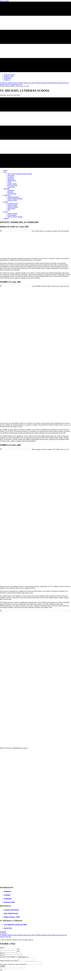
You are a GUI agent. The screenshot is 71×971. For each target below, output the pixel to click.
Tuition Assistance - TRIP (12, 917)
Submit (3, 966)
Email (2, 953)
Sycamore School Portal (11, 910)
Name (2, 947)
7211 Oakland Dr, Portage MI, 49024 (15, 924)
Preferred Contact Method (8, 957)
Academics (7, 895)
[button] (3, 931)
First (18, 949)
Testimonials (7, 898)
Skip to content (4, 1)
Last (18, 951)
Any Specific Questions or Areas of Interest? (13, 964)
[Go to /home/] (35, 678)
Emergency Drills (9, 902)
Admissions (7, 891)
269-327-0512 (8, 928)
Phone (2, 955)
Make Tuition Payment (11, 913)
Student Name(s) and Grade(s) (9, 960)
